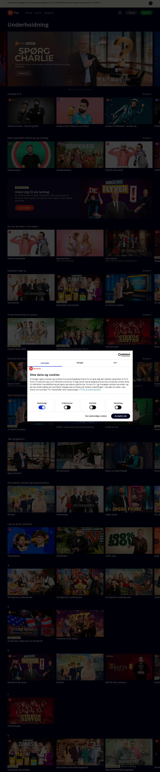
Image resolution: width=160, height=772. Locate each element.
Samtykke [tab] (45, 363)
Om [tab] (115, 363)
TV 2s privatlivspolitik (90, 390)
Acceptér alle (121, 416)
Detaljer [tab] (80, 363)
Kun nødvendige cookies (96, 416)
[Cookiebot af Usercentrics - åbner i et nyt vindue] (120, 355)
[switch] (67, 407)
